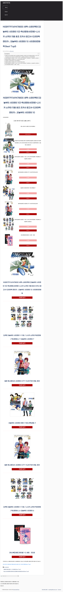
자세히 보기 (27, 152)
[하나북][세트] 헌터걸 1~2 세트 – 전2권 (12, 64)
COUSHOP (6, 567)
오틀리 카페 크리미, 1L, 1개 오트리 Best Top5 (12, 569)
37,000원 (28, 177)
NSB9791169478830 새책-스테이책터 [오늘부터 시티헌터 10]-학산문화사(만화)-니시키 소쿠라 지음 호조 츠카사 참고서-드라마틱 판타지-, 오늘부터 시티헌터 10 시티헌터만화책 (22, 56)
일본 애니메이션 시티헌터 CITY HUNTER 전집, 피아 (15, 59)
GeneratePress (16, 589)
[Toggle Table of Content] (38, 54)
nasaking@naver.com (52, 589)
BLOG (6, 14)
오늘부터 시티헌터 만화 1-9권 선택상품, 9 (12, 60)
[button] (4, 18)
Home (6, 11)
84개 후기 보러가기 (28, 134)
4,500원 (28, 163)
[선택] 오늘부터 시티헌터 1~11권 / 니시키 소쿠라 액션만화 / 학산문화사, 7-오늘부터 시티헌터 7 (22, 58)
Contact (59, 589)
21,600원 (28, 240)
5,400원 (28, 149)
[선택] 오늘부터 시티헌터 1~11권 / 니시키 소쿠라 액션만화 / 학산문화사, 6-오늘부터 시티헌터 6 (22, 63)
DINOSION (6, 3)
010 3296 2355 (45, 589)
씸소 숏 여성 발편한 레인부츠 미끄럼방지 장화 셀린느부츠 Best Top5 (16, 571)
